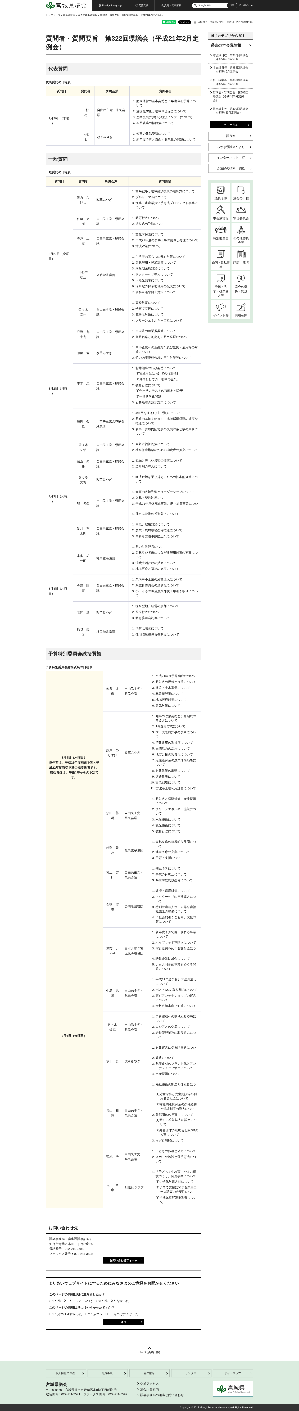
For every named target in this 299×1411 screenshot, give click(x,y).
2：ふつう (86, 1301)
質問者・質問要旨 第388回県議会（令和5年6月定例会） (230, 96)
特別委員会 (221, 238)
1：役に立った (62, 1301)
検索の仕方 (247, 5)
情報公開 (241, 315)
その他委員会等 (241, 240)
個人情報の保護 (65, 1373)
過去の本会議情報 (87, 15)
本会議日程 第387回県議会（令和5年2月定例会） (230, 57)
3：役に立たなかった (114, 1301)
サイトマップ (232, 1373)
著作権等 (149, 1373)
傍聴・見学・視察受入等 (221, 291)
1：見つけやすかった (67, 1314)
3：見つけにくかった (123, 1314)
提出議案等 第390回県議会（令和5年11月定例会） (230, 110)
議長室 (230, 136)
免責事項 (107, 1373)
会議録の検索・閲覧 (231, 168)
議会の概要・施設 (241, 289)
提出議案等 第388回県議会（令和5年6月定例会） (230, 82)
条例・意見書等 (221, 265)
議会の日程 (241, 198)
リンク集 (190, 1373)
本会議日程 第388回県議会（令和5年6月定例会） (230, 69)
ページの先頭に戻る (149, 1352)
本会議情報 (69, 15)
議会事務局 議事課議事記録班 (71, 1239)
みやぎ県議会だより (231, 147)
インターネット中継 (231, 157)
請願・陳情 (241, 262)
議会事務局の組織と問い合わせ (162, 1395)
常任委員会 (241, 218)
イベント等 (221, 315)
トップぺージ (53, 15)
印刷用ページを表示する (211, 22)
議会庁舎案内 (149, 1389)
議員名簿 (221, 198)
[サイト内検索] (195, 5)
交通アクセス (149, 1383)
